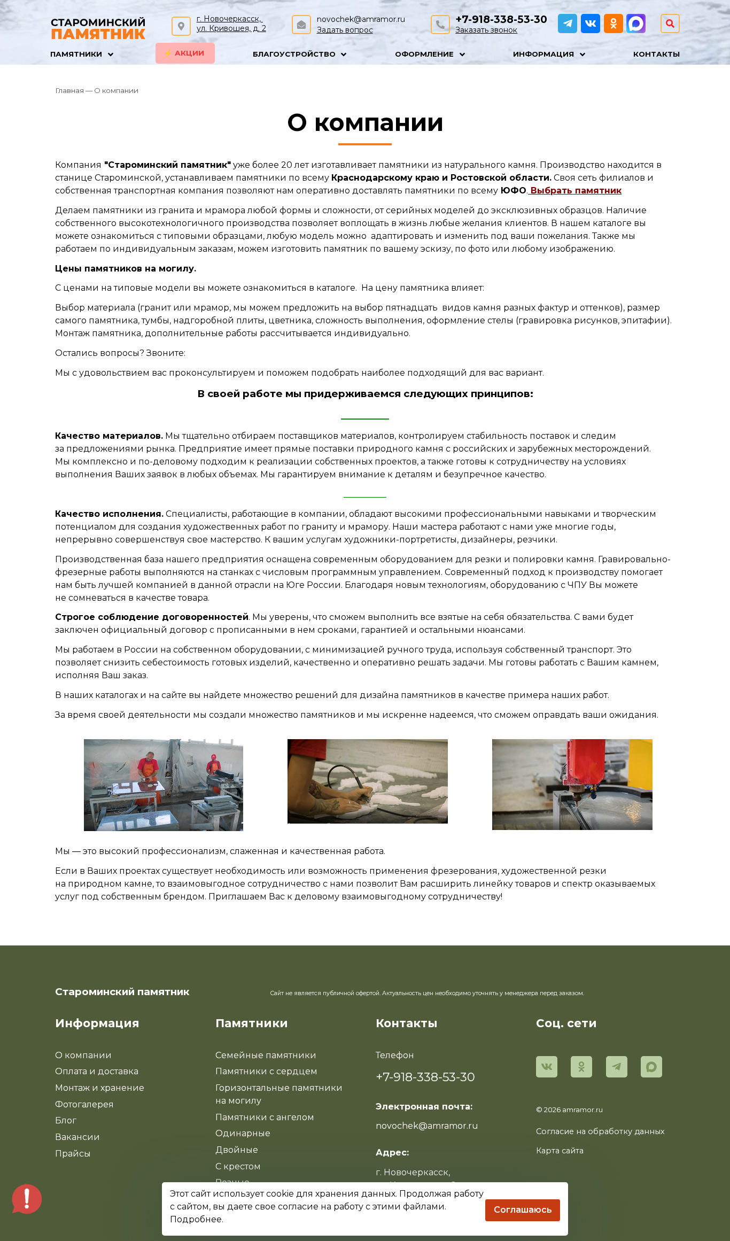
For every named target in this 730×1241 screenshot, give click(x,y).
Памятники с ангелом (264, 1117)
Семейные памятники (265, 1055)
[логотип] (98, 27)
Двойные (236, 1150)
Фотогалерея (84, 1104)
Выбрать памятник (576, 190)
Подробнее (196, 1219)
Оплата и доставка (96, 1071)
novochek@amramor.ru (361, 19)
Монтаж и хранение (99, 1088)
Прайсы (73, 1154)
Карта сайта (560, 1150)
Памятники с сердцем (266, 1071)
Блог (65, 1120)
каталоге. (337, 288)
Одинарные (242, 1133)
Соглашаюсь (523, 1210)
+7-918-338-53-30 (501, 19)
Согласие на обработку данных (600, 1131)
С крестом (238, 1166)
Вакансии (77, 1137)
